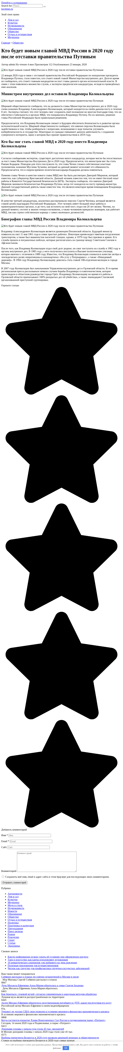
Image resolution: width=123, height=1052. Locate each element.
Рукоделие (13, 937)
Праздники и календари (21, 925)
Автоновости (15, 893)
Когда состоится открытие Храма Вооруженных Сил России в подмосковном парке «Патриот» (53, 1020)
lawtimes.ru (7, 9)
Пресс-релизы (15, 931)
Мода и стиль (15, 905)
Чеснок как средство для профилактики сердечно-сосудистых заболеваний (49, 968)
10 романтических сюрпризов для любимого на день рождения (42, 962)
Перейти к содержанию (14, 2)
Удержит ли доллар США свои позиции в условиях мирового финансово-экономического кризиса (55, 1011)
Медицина (13, 37)
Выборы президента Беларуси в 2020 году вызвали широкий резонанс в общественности (50, 1037)
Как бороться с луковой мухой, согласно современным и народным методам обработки (49, 994)
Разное (11, 934)
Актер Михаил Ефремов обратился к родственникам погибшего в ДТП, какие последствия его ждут (56, 1002)
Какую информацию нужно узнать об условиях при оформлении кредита (48, 956)
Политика (13, 922)
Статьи (11, 943)
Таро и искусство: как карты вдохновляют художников (38, 959)
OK (65, 1048)
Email (5, 841)
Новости (12, 911)
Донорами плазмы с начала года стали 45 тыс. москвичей (32, 1029)
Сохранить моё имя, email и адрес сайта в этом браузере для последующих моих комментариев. (57, 876)
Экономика (14, 945)
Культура (12, 22)
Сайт (4, 847)
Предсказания (15, 928)
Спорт (11, 940)
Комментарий (8, 871)
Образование (15, 28)
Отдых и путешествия (20, 34)
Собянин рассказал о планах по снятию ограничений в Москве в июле (40, 976)
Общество (13, 31)
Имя (4, 835)
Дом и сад (13, 20)
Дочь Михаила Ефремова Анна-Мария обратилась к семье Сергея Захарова (42, 985)
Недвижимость (16, 25)
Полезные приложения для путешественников (33, 965)
